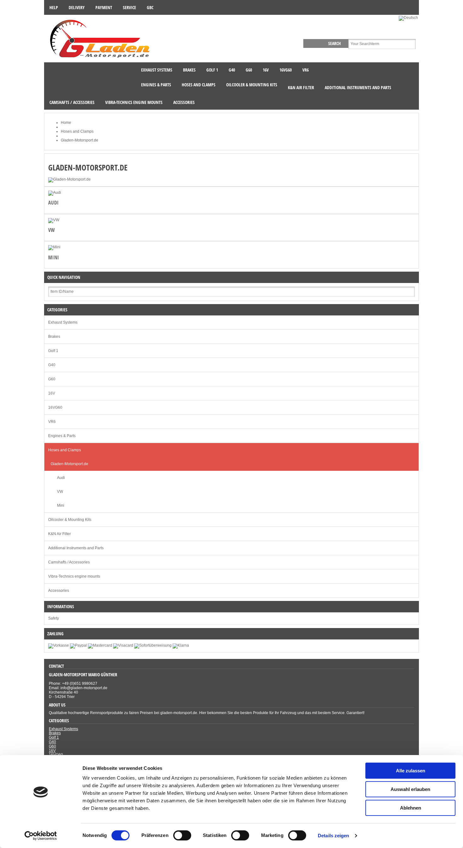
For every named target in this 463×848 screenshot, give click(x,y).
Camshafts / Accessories (69, 562)
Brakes (54, 336)
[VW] (53, 220)
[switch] (182, 835)
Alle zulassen (410, 770)
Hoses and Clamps (64, 450)
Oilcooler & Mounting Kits (69, 519)
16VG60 (55, 407)
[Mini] (54, 247)
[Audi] (54, 192)
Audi (53, 202)
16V (51, 393)
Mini (53, 257)
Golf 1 (53, 351)
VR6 (52, 421)
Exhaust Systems (62, 322)
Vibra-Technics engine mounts (74, 576)
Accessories (58, 590)
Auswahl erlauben (410, 789)
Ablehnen (410, 808)
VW (51, 230)
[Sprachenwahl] (409, 17)
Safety (53, 618)
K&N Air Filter (59, 534)
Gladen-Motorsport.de (69, 464)
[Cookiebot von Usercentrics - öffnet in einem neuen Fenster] (40, 835)
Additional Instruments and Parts (76, 548)
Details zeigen (333, 835)
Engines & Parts (62, 436)
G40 (51, 365)
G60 (51, 379)
